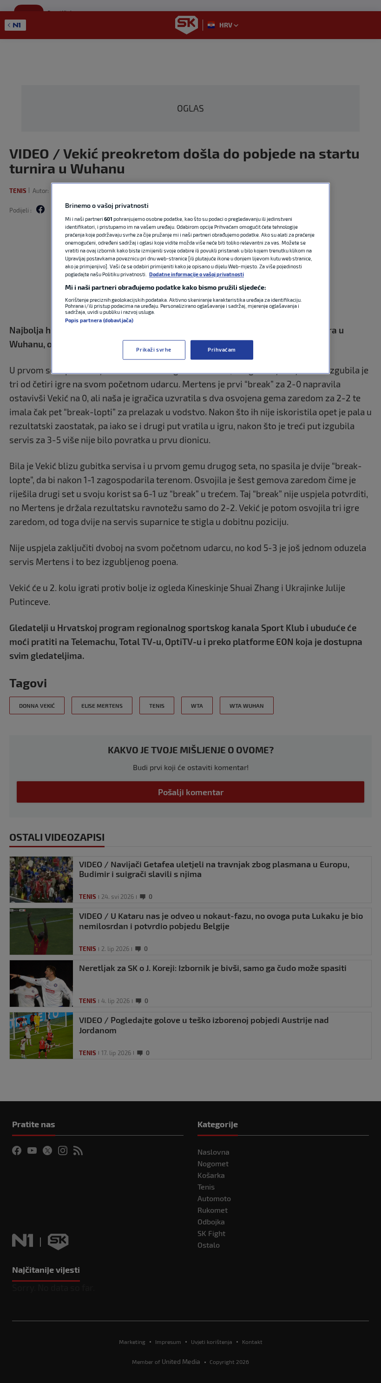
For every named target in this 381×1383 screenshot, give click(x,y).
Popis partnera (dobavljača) (99, 320)
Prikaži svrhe (153, 350)
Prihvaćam (222, 350)
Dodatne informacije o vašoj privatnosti (196, 275)
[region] (190, 278)
